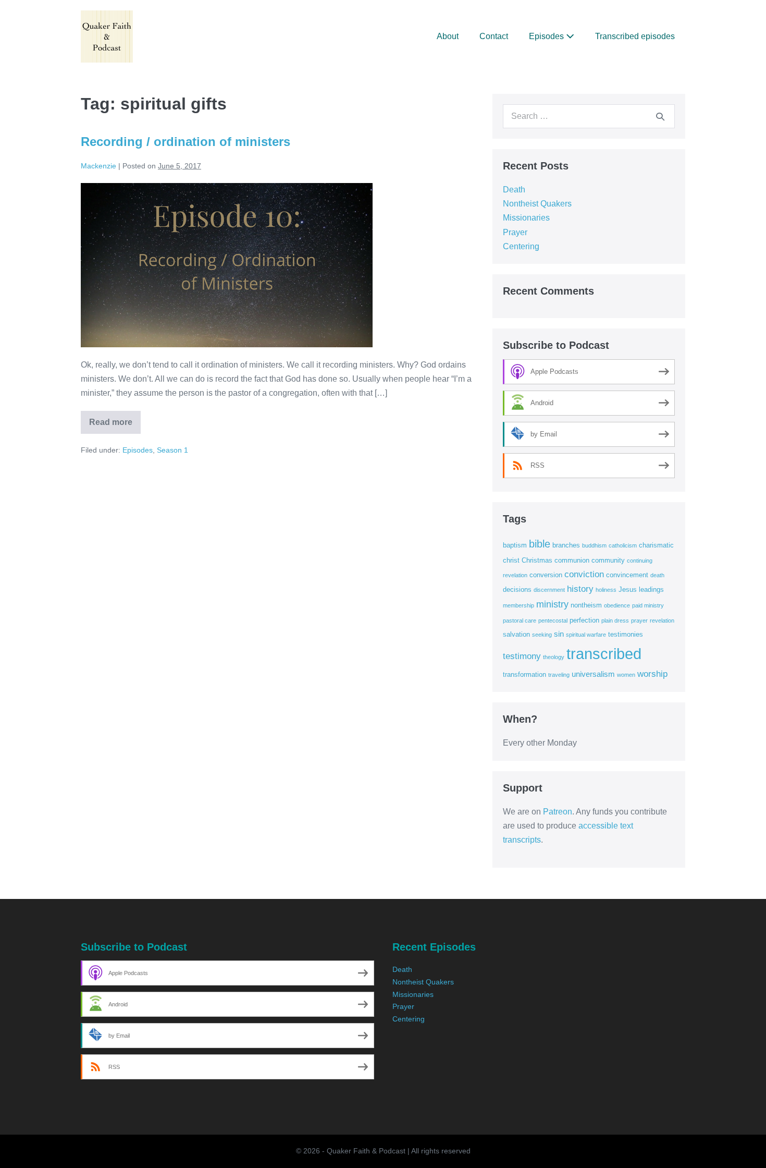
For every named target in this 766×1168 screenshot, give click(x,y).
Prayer (515, 232)
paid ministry (648, 605)
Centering (521, 246)
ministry (552, 604)
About (448, 36)
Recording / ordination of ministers (185, 142)
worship (652, 674)
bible (539, 544)
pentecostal (552, 620)
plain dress (615, 620)
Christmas (537, 560)
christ (511, 560)
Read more (115, 426)
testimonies (625, 634)
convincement (627, 575)
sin (559, 633)
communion (571, 560)
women (626, 675)
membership (518, 605)
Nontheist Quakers (537, 203)
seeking (542, 634)
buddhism (594, 545)
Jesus (628, 589)
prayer (639, 620)
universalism (593, 674)
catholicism (623, 545)
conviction (584, 574)
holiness (606, 590)
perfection (584, 620)
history (580, 589)
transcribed (603, 653)
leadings (651, 589)
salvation (516, 634)
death (657, 575)
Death (514, 189)
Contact (493, 36)
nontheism (586, 605)
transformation (524, 674)
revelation (662, 620)
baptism (515, 545)
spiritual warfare (586, 634)
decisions (517, 589)
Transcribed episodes (635, 36)
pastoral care (519, 620)
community (608, 560)
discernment (549, 590)
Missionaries (526, 217)
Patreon (557, 811)
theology (553, 657)
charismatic (656, 545)
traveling (559, 675)
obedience (617, 605)
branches (566, 545)
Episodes (547, 36)
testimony (522, 656)
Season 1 (172, 450)
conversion (545, 575)
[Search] (660, 116)
